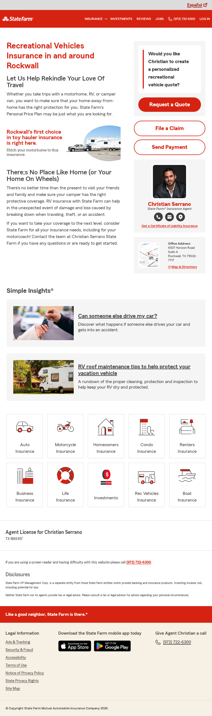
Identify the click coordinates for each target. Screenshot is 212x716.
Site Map (13, 689)
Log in (205, 18)
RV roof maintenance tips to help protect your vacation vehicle (134, 370)
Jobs (159, 18)
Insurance (94, 18)
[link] (18, 18)
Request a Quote (169, 104)
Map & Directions (184, 266)
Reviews (144, 18)
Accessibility (16, 658)
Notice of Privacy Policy (25, 673)
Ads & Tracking (18, 642)
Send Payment (169, 147)
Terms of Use (16, 665)
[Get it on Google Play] (112, 646)
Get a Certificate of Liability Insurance (170, 226)
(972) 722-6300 (184, 18)
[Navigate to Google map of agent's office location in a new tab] (180, 217)
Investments (121, 18)
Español (194, 5)
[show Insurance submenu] (105, 19)
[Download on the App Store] (74, 646)
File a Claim (169, 128)
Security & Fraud (19, 650)
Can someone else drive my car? (117, 316)
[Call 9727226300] (158, 217)
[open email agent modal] (169, 218)
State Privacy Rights (22, 681)
